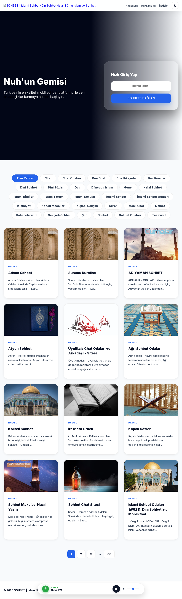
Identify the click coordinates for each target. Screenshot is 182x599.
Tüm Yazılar (25, 178)
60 (109, 554)
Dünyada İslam (102, 187)
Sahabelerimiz (26, 215)
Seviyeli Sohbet (59, 215)
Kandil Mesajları (53, 206)
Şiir (84, 215)
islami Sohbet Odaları (153, 196)
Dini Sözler (56, 187)
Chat (48, 178)
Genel (128, 187)
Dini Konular (156, 178)
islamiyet (24, 206)
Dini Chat (98, 178)
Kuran (113, 206)
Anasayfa (132, 5)
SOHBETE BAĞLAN (141, 98)
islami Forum (54, 196)
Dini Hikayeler (126, 178)
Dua (77, 187)
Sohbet (103, 215)
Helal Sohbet (152, 187)
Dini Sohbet (28, 187)
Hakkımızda (148, 5)
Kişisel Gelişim (87, 206)
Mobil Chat (136, 206)
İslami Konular (84, 196)
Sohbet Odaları (130, 215)
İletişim (163, 5)
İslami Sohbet (116, 196)
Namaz (160, 206)
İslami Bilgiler (24, 196)
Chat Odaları (72, 178)
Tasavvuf (159, 215)
